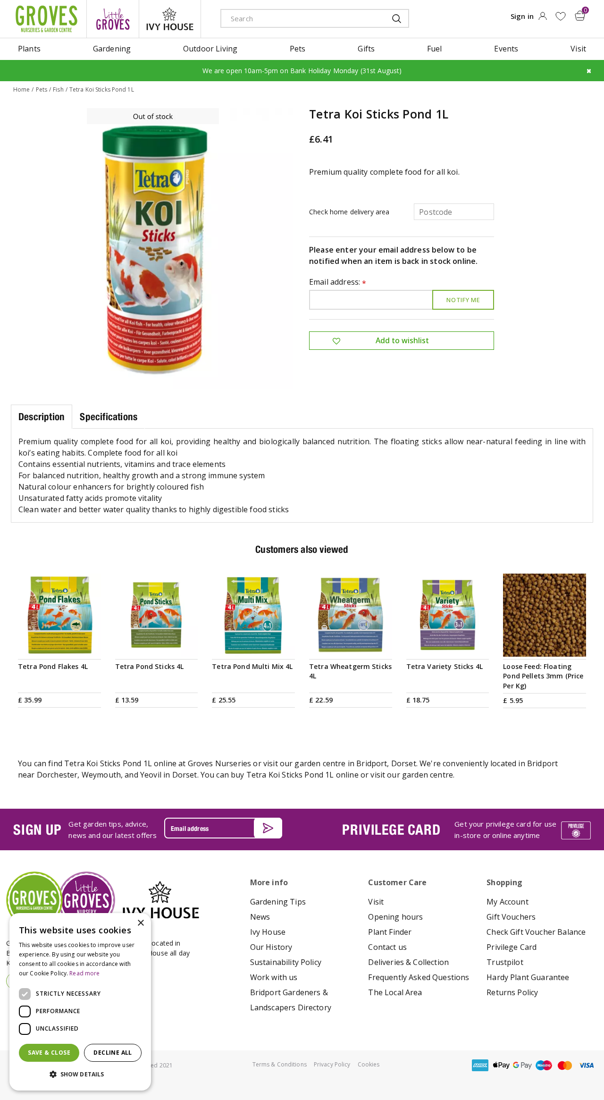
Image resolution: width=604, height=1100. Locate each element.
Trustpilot (505, 962)
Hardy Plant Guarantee (528, 977)
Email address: (338, 282)
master (564, 1065)
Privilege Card (512, 947)
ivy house (169, 19)
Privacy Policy (332, 1064)
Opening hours (395, 917)
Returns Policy (512, 992)
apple (501, 1065)
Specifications (108, 417)
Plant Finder (389, 932)
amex (479, 1065)
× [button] (140, 923)
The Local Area (395, 992)
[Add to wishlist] (560, 16)
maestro (543, 1065)
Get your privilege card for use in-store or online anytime (505, 829)
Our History (271, 947)
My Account (507, 902)
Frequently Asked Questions (418, 977)
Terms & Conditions (279, 1064)
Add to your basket (59, 645)
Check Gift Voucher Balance (536, 932)
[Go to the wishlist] (560, 16)
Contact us (387, 947)
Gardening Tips (278, 902)
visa (586, 1065)
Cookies (369, 1064)
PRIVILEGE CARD (391, 829)
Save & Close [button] (49, 1053)
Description (41, 417)
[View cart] (580, 15)
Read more (84, 973)
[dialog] (80, 1002)
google (522, 1065)
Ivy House (267, 932)
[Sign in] (542, 19)
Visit (376, 902)
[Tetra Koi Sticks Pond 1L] (153, 248)
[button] (80, 1074)
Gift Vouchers (511, 917)
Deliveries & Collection (408, 962)
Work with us (274, 977)
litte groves (113, 19)
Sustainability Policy (285, 962)
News (260, 917)
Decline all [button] (112, 1053)
